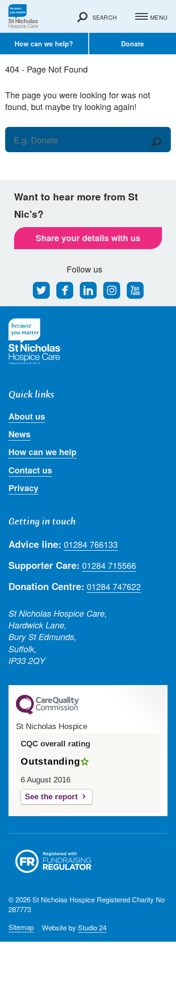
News (19, 434)
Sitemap (21, 927)
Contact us (30, 470)
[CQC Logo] (47, 712)
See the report (51, 796)
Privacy (23, 488)
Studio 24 (92, 927)
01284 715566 (109, 565)
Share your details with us (88, 238)
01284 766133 (91, 544)
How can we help (42, 452)
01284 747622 (114, 586)
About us (26, 416)
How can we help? (44, 43)
